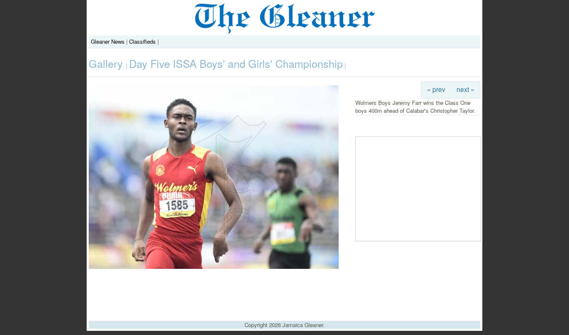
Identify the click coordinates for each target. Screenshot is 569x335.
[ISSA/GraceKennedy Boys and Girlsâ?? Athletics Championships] (214, 266)
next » (465, 89)
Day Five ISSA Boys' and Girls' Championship (236, 63)
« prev (436, 89)
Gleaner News (108, 41)
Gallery (107, 63)
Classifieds (142, 41)
